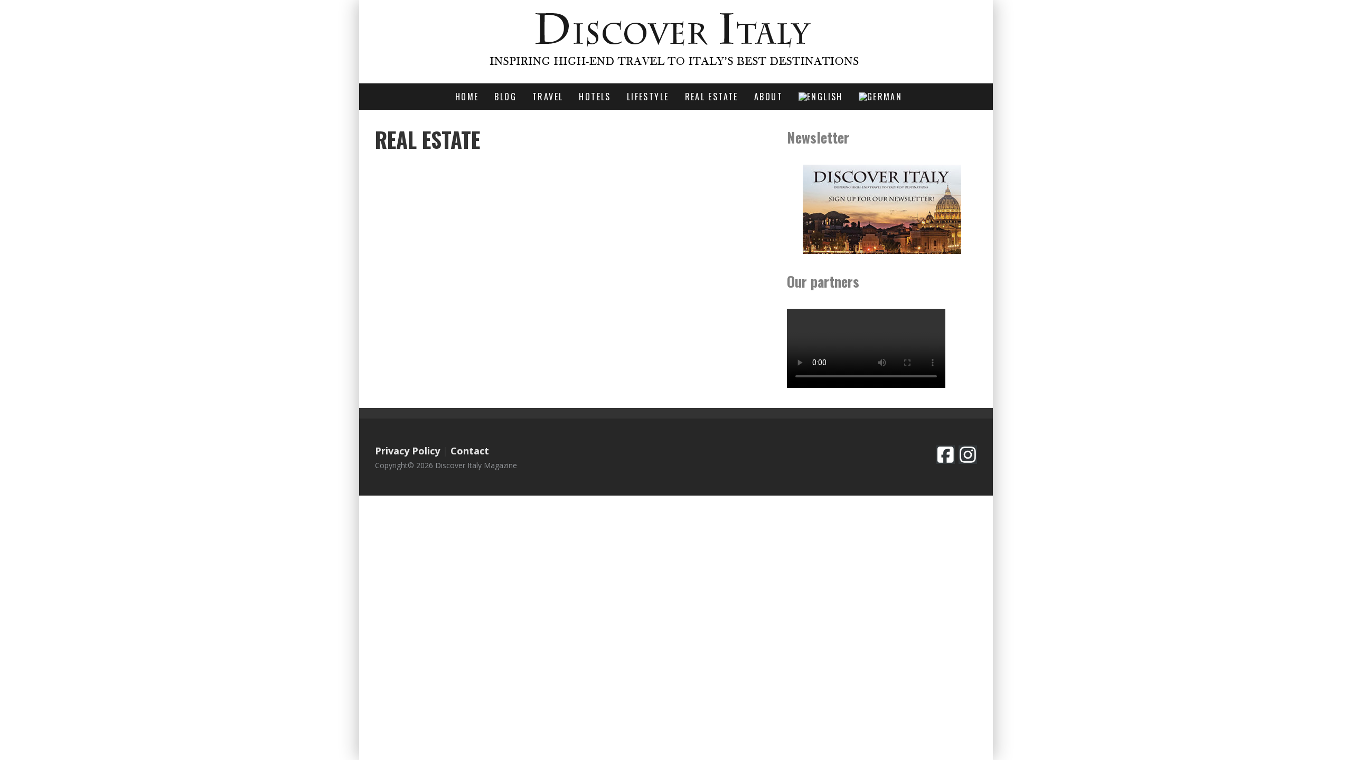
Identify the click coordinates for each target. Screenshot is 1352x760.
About (768, 96)
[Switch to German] (880, 96)
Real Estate (711, 96)
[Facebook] (945, 454)
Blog (505, 96)
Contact (469, 450)
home (467, 96)
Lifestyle (648, 96)
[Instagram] (968, 454)
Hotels (595, 96)
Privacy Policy (407, 450)
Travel (547, 96)
